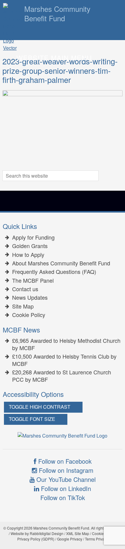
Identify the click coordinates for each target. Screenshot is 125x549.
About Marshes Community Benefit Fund (61, 263)
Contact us (25, 289)
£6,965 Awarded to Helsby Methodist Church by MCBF (66, 344)
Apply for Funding (33, 237)
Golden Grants (30, 246)
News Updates (30, 297)
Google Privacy (69, 538)
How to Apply (28, 254)
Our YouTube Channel (65, 479)
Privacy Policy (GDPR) (35, 538)
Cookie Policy (28, 315)
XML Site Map (77, 533)
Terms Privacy (96, 538)
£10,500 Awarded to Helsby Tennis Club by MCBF (64, 360)
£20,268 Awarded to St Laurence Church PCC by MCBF (61, 376)
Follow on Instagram (65, 470)
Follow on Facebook (64, 461)
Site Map (23, 306)
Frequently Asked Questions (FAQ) (54, 271)
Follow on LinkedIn (65, 488)
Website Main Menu (54, 57)
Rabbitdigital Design (46, 533)
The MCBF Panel (33, 280)
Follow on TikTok (62, 497)
